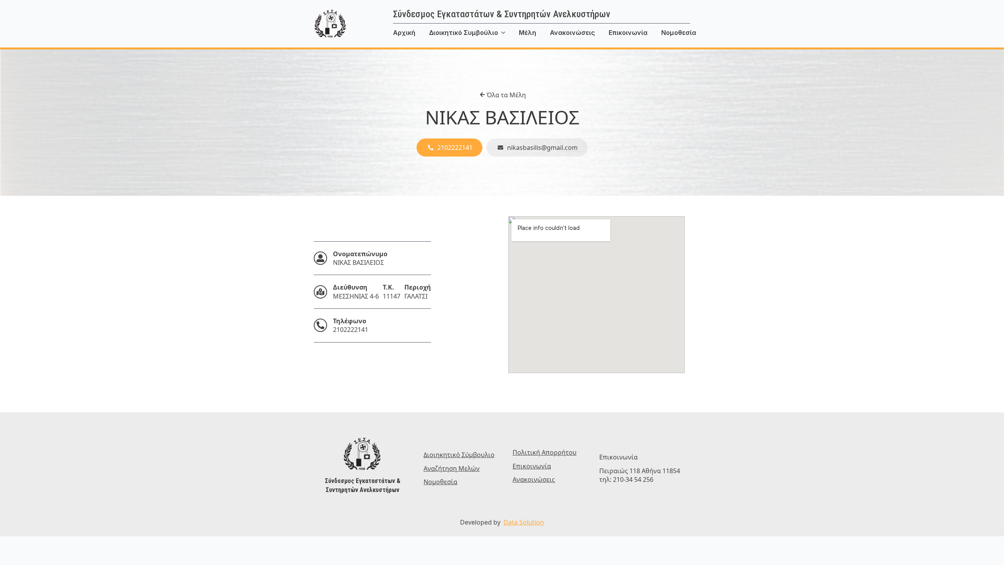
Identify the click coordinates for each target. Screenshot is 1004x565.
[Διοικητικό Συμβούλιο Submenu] (508, 33)
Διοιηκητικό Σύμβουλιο (459, 454)
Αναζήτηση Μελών (452, 468)
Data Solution (524, 522)
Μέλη (527, 32)
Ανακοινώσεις (572, 32)
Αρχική (404, 32)
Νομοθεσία (678, 32)
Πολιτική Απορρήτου (545, 452)
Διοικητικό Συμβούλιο (463, 32)
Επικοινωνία (628, 32)
